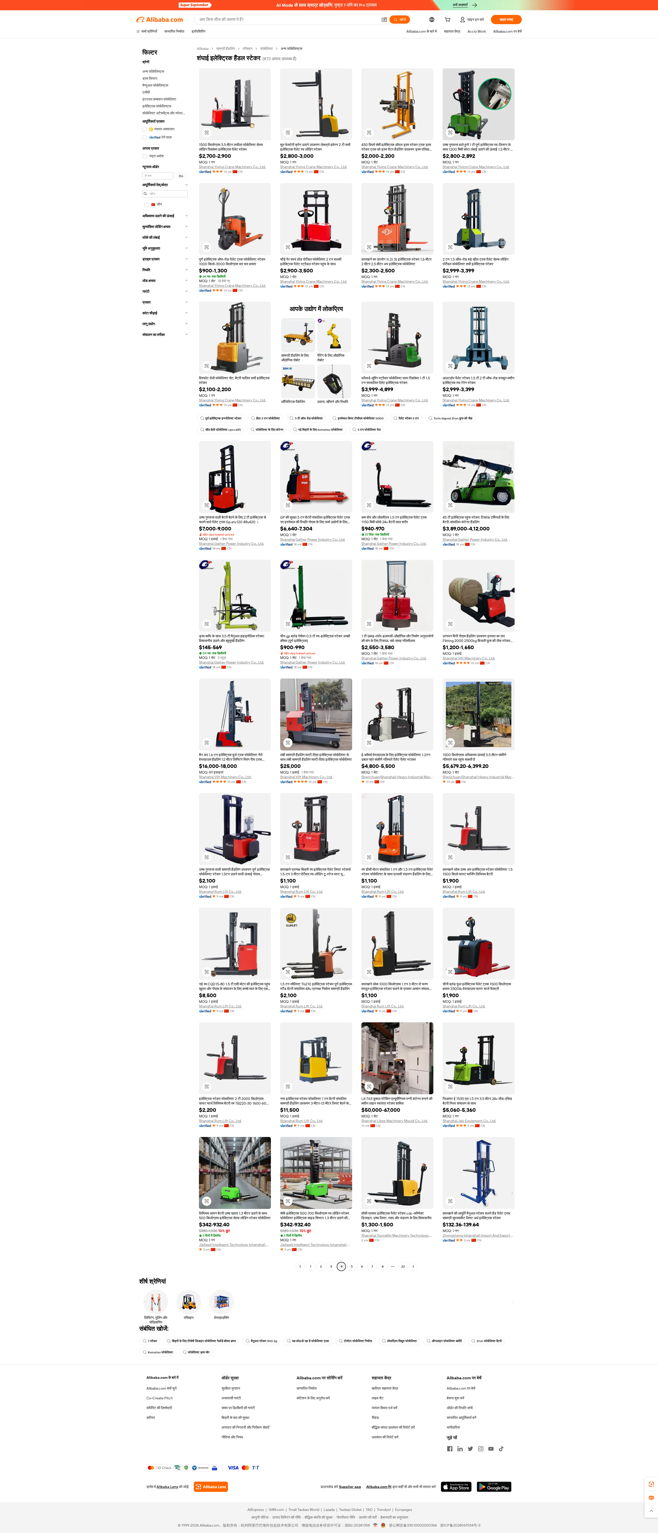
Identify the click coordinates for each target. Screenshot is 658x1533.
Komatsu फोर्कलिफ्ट (160, 1352)
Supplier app (350, 1487)
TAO (369, 1510)
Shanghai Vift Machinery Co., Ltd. (469, 658)
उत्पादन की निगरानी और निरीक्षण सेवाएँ (245, 1427)
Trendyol (384, 1510)
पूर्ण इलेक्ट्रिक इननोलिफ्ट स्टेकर (223, 418)
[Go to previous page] (300, 1266)
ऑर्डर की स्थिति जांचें (460, 1408)
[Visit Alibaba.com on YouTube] (491, 1449)
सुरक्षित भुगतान (231, 1388)
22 (403, 1266)
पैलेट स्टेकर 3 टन (409, 418)
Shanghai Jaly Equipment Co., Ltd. (469, 1121)
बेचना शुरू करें (455, 1398)
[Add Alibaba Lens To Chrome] (211, 1487)
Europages (403, 1510)
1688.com (276, 1510)
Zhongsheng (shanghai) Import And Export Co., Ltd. (479, 1235)
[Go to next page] (413, 1266)
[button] (384, 19)
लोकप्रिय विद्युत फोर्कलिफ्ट (402, 1341)
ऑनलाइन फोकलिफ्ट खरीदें (447, 1341)
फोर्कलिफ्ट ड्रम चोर (198, 1352)
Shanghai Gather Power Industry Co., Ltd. (231, 543)
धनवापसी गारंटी (231, 1398)
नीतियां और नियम (232, 1437)
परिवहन (247, 49)
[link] (651, 1484)
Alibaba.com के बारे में (162, 1377)
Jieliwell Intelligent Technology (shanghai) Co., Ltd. (235, 1245)
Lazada (329, 1510)
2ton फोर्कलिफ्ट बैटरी (489, 1341)
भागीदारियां (453, 1427)
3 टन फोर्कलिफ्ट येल (369, 430)
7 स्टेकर (152, 1341)
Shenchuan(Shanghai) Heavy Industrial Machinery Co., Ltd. (397, 777)
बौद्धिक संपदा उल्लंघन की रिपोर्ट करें (393, 1427)
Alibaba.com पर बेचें (461, 1388)
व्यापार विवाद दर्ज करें (384, 1408)
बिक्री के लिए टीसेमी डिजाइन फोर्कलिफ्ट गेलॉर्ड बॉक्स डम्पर (204, 1341)
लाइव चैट (377, 1398)
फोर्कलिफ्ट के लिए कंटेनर (269, 430)
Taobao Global (350, 1510)
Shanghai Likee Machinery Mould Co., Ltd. (394, 1121)
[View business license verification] (375, 1525)
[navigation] (165, 658)
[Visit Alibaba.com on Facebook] (450, 1449)
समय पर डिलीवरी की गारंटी (238, 1408)
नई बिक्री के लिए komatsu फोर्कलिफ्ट (320, 430)
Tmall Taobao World (303, 1510)
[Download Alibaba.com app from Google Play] (494, 1487)
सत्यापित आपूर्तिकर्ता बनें (461, 1418)
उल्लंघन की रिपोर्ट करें (385, 1437)
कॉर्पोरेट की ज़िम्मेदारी (159, 1408)
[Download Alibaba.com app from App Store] (456, 1487)
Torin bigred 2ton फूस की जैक (453, 418)
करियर (151, 1418)
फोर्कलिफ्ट (266, 49)
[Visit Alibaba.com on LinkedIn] (460, 1449)
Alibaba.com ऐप (378, 1487)
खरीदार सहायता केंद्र (385, 1388)
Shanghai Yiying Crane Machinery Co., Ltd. (232, 167)
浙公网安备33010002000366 (413, 1525)
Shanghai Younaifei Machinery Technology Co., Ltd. (397, 1235)
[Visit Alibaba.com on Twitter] (470, 1449)
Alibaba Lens (167, 1487)
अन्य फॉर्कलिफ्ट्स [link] (291, 49)
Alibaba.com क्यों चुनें (162, 1388)
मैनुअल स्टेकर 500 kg (264, 1341)
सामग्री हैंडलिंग (225, 49)
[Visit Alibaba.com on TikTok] (501, 1449)
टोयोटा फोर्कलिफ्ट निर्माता (358, 1341)
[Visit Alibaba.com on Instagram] (481, 1449)
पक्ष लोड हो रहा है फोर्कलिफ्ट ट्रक (310, 1341)
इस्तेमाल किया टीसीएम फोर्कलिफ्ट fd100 (361, 418)
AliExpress (256, 1510)
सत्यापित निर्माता (307, 1388)
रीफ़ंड (375, 1418)
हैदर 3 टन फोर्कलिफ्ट (268, 418)
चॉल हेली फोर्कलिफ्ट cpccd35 (223, 430)
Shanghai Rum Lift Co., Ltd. (220, 891)
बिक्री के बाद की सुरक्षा (235, 1418)
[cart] (448, 20)
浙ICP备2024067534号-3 (460, 1525)
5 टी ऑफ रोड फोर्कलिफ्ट (309, 418)
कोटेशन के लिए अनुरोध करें (313, 1398)
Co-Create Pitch (160, 1398)
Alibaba (202, 49)
